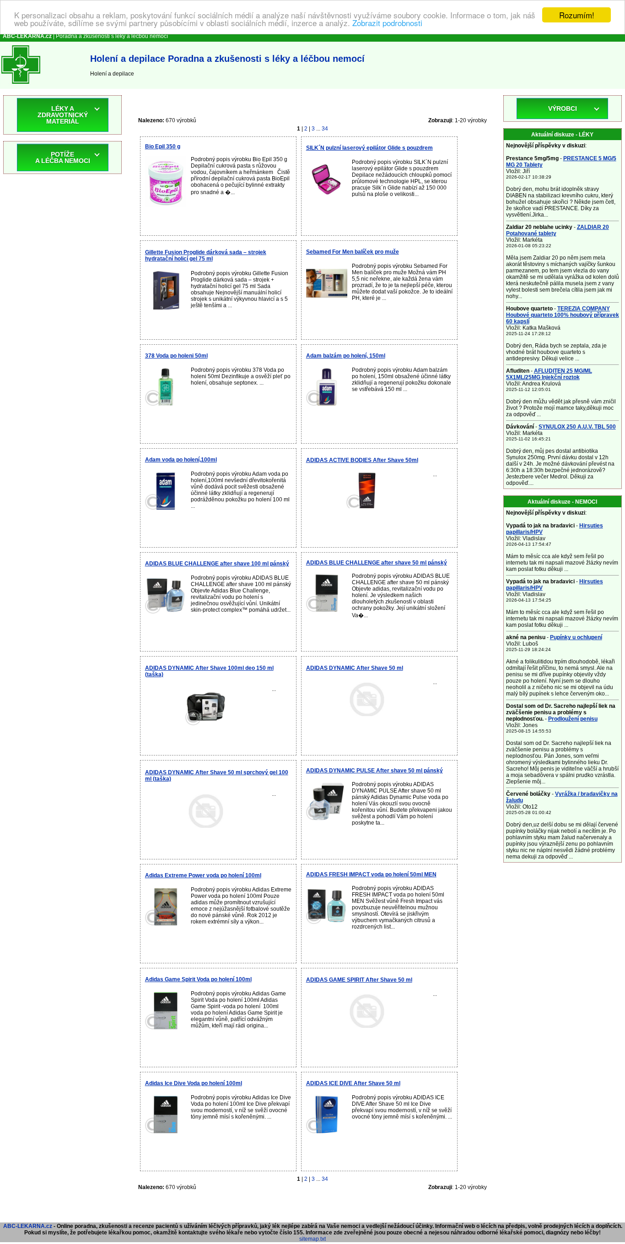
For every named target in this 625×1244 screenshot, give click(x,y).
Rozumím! (576, 15)
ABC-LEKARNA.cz (27, 1226)
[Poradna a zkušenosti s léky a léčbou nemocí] (20, 85)
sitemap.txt (312, 1239)
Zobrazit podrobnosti (387, 23)
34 (325, 128)
